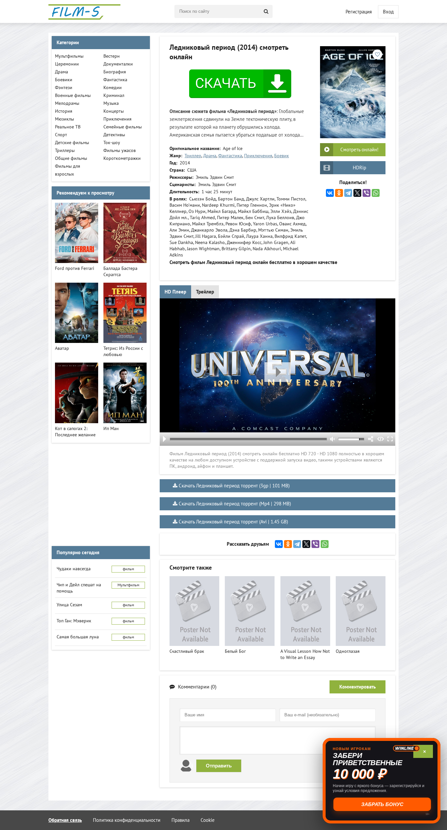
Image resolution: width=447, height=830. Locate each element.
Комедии (112, 87)
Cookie (208, 820)
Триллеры (65, 150)
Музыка (111, 103)
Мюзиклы (64, 119)
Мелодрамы (67, 103)
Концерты (113, 111)
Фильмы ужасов (119, 150)
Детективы (114, 135)
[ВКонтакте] (330, 193)
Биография (114, 72)
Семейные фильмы (122, 127)
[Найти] (266, 11)
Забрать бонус (382, 804)
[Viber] (366, 193)
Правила (180, 820)
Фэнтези (63, 87)
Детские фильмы (72, 142)
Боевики (63, 80)
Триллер (193, 156)
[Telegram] (348, 193)
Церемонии (67, 64)
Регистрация (359, 12)
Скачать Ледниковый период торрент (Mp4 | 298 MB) (235, 504)
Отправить (219, 765)
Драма (209, 156)
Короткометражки (122, 158)
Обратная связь (65, 820)
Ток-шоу (111, 142)
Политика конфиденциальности (126, 820)
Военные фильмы (73, 95)
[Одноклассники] (339, 193)
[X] (357, 193)
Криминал (113, 95)
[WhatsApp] (376, 193)
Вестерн (111, 56)
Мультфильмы (69, 56)
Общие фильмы (71, 158)
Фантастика (230, 156)
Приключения (258, 156)
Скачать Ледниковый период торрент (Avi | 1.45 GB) (233, 522)
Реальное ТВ (67, 127)
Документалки (118, 64)
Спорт (61, 135)
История (63, 111)
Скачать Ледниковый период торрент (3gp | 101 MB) (234, 486)
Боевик (281, 156)
